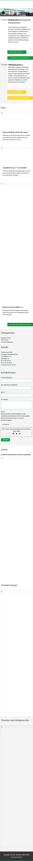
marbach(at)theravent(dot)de (8, 365)
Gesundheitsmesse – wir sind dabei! (15, 168)
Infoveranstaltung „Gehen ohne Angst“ (15, 132)
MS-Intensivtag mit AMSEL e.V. (13, 307)
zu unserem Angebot (16, 52)
